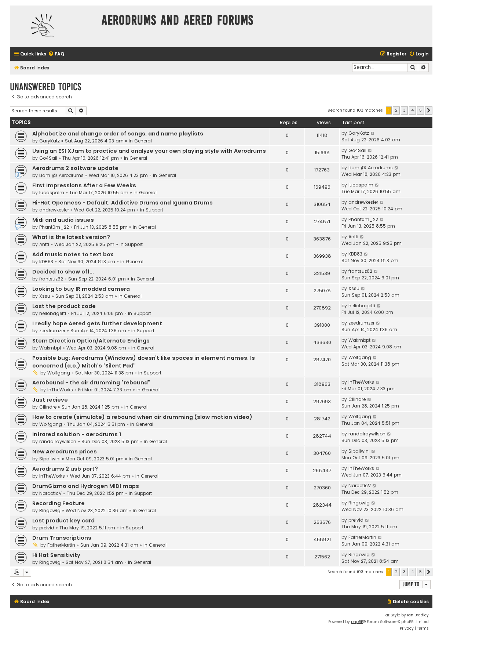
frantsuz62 (51, 279)
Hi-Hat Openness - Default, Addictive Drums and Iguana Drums (122, 202)
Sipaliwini (50, 459)
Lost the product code (64, 306)
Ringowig (50, 510)
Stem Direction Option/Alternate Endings (91, 340)
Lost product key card (63, 520)
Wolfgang (58, 373)
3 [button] (404, 110)
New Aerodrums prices (64, 451)
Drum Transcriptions (61, 537)
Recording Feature (58, 503)
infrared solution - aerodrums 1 (76, 434)
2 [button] (396, 110)
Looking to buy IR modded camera (81, 289)
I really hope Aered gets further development (97, 323)
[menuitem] (56, 54)
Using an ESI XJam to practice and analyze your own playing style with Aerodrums (149, 151)
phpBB (357, 621)
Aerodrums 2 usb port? (65, 468)
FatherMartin (61, 545)
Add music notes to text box (72, 254)
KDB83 (46, 261)
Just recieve (50, 399)
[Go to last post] (372, 133)
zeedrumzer (52, 330)
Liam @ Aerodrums (61, 175)
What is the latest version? (71, 237)
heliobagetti (52, 313)
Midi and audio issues (63, 220)
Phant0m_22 (54, 227)
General (143, 141)
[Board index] (54, 26)
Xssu (44, 296)
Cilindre (47, 407)
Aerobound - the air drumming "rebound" (91, 382)
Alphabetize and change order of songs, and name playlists (117, 133)
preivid (46, 528)
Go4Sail (48, 158)
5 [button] (420, 110)
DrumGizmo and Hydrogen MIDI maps (85, 486)
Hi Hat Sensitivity (56, 555)
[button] (428, 110)
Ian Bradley (418, 615)
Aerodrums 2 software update (75, 168)
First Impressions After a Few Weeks (84, 185)
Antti (44, 244)
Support (154, 210)
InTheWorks (60, 390)
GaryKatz (49, 141)
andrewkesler (54, 210)
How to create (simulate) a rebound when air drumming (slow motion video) (142, 417)
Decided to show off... (63, 271)
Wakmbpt (50, 348)
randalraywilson (57, 441)
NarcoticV (50, 493)
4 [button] (412, 110)
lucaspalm (51, 192)
